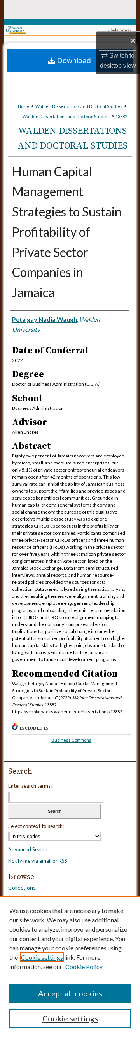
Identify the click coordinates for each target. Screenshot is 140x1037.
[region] (70, 966)
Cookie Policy (84, 966)
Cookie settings (42, 957)
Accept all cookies (70, 993)
